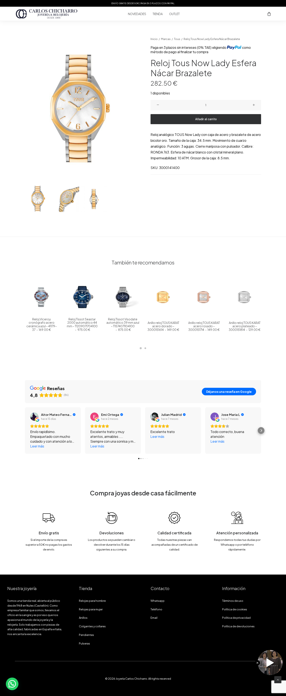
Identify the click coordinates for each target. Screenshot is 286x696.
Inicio (154, 39)
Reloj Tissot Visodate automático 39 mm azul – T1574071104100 (122, 324)
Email (154, 617)
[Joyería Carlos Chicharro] (46, 14)
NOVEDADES (137, 14)
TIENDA (158, 14)
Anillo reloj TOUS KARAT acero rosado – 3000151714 (204, 326)
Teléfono (156, 609)
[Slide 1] (38, 199)
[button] (80, 110)
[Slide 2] (66, 199)
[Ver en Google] (34, 416)
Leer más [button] (37, 446)
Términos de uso (232, 600)
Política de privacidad (236, 617)
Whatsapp (158, 600)
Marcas (166, 39)
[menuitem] (137, 14)
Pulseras (84, 643)
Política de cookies (234, 609)
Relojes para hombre (92, 600)
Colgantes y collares (92, 626)
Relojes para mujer (91, 609)
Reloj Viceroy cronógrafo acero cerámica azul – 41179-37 (41, 324)
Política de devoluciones (238, 626)
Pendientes (86, 635)
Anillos (83, 617)
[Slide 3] (94, 199)
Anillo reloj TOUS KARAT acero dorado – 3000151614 (163, 326)
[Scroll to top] (277, 679)
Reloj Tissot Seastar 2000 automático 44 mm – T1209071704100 (82, 324)
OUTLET (174, 14)
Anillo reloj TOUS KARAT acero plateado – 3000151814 (244, 326)
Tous (177, 39)
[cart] (269, 14)
